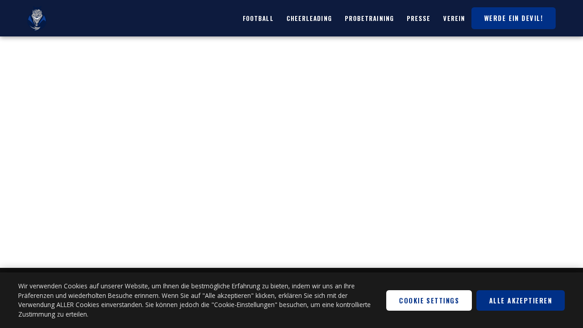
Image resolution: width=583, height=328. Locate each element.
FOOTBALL (258, 18)
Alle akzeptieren (520, 300)
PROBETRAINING (369, 18)
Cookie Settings (429, 300)
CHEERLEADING (309, 18)
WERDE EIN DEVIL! (513, 18)
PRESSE (419, 18)
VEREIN (454, 18)
